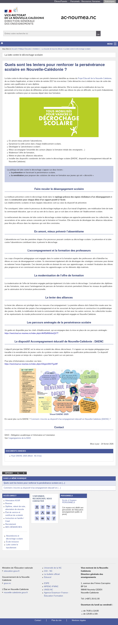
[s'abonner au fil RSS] (37, 518)
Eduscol (47, 577)
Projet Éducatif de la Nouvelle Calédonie (94, 78)
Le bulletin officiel (52, 574)
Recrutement (10, 524)
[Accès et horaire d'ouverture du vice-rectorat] (48, 507)
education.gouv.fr (12, 571)
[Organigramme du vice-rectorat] (42, 513)
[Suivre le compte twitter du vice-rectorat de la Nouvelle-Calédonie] (48, 518)
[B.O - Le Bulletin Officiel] (54, 513)
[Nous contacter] (42, 518)
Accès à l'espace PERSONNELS (69, 501)
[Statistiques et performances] (54, 507)
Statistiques (110, 1)
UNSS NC (48, 590)
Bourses (8, 503)
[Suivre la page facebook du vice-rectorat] (54, 518)
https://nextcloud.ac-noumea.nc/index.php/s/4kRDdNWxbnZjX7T (31, 333)
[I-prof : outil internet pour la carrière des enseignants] (48, 513)
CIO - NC (48, 571)
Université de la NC (53, 568)
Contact (38, 620)
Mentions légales (79, 620)
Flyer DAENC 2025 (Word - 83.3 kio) (26, 456)
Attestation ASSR (12, 500)
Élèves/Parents (60, 1)
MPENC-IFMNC (51, 586)
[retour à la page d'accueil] (59, 14)
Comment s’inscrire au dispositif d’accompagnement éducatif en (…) (32, 488)
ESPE (46, 583)
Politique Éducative (25, 49)
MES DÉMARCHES (13, 527)
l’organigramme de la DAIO (19, 438)
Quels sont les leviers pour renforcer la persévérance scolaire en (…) (34, 483)
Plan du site (56, 620)
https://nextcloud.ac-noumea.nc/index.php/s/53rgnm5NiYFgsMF (31, 364)
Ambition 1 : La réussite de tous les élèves (48, 49)
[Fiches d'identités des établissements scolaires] (37, 507)
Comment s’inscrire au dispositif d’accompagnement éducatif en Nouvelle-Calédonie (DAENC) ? (71, 419)
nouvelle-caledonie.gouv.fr (16, 592)
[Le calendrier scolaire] (42, 507)
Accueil (14, 49)
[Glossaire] (37, 513)
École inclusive (12, 542)
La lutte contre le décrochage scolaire (77, 49)
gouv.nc (7, 583)
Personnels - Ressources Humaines (85, 1)
